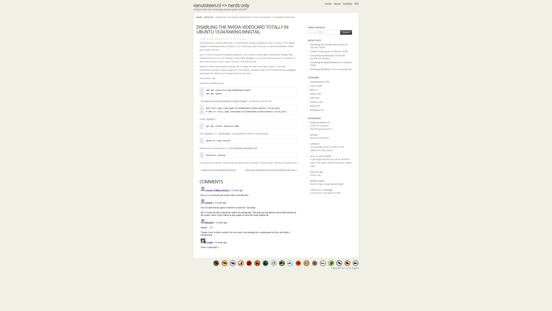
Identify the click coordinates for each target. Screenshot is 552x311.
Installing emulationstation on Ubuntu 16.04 (331, 64)
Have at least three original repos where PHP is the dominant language (306, 263)
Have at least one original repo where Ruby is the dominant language (241, 263)
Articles (208, 17)
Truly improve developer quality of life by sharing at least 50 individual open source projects (331, 263)
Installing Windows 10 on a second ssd (330, 69)
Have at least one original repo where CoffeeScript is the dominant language (347, 263)
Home (328, 3)
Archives (347, 3)
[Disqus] (248, 221)
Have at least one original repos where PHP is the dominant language (315, 263)
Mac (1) (314, 89)
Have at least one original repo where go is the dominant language (356, 263)
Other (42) (315, 93)
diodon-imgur (317, 180)
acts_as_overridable (320, 156)
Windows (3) (316, 110)
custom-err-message (321, 189)
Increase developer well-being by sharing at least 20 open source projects (290, 263)
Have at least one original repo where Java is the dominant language (323, 263)
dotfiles (314, 134)
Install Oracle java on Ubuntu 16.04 (329, 51)
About (337, 3)
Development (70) (319, 81)
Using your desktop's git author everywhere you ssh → (271, 169)
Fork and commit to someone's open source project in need (274, 263)
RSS (357, 3)
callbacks (315, 143)
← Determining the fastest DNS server (218, 169)
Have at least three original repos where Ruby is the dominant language (249, 263)
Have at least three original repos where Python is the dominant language (265, 263)
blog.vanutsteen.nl (320, 122)
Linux (243, 38)
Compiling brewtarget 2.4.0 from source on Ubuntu (327, 57)
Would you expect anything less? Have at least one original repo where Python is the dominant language (257, 263)
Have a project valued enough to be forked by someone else (282, 263)
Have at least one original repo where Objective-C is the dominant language (225, 263)
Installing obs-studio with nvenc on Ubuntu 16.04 (329, 46)
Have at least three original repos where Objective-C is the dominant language (233, 263)
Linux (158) (316, 85)
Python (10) (316, 102)
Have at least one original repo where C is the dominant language (216, 263)
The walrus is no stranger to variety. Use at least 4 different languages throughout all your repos (298, 263)
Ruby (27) (315, 106)
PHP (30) (314, 97)
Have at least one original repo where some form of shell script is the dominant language (339, 263)
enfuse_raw (316, 171)
